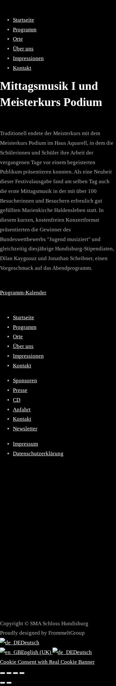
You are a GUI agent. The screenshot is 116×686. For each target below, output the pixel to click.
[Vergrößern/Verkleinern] (2, 673)
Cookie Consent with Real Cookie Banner (47, 662)
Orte (18, 39)
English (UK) (37, 652)
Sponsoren (25, 380)
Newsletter (25, 429)
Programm (24, 29)
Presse (20, 390)
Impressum (25, 444)
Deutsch (30, 642)
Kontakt (22, 68)
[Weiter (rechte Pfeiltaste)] (9, 683)
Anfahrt (22, 409)
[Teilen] (15, 673)
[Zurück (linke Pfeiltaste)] (2, 683)
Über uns (23, 49)
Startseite (23, 20)
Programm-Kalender (23, 293)
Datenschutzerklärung (38, 453)
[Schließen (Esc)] (21, 673)
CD (16, 400)
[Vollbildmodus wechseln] (9, 673)
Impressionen (28, 58)
